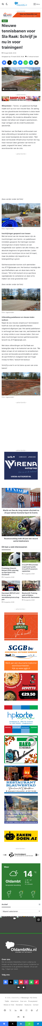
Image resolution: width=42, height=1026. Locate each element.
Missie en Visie (9, 1005)
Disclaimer (19, 1005)
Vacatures (27, 1005)
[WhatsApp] (25, 62)
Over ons (23, 1001)
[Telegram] (31, 62)
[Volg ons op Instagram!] (38, 919)
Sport (5, 21)
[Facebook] (4, 62)
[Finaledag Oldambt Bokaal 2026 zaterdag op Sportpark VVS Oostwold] (11, 559)
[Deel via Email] (36, 62)
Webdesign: (25, 998)
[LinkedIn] (15, 62)
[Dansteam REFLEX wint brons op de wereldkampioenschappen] (11, 586)
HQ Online (33, 998)
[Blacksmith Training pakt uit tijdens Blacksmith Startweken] (31, 586)
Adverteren (15, 1001)
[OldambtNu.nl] (21, 4)
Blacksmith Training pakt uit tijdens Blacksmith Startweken (31, 595)
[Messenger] (20, 62)
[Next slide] (38, 855)
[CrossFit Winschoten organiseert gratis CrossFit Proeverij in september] (31, 557)
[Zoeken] (3, 4)
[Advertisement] (21, 176)
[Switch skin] (7, 4)
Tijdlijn (7, 1001)
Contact (35, 1005)
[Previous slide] (3, 855)
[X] (9, 62)
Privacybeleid (32, 1001)
